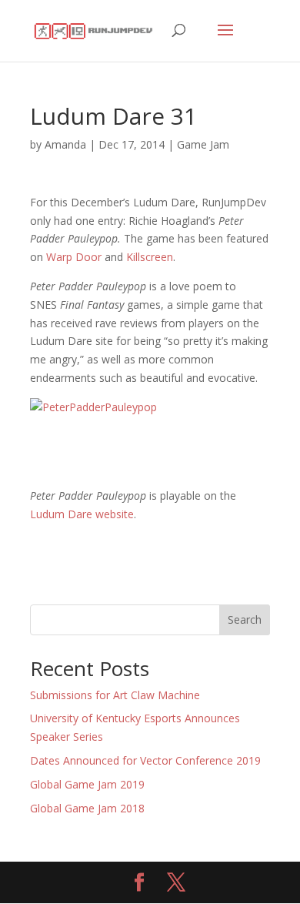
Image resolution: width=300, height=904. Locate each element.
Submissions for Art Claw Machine (115, 695)
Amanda (65, 144)
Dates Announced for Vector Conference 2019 (145, 760)
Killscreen (149, 256)
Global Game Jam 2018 (87, 808)
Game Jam (203, 144)
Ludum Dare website (82, 514)
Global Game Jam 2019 (87, 784)
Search (245, 619)
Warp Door (74, 256)
